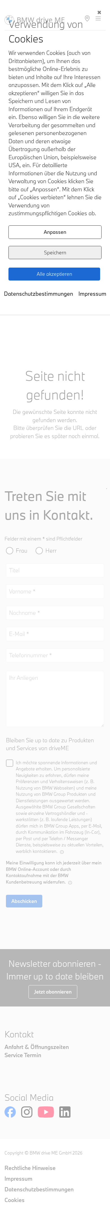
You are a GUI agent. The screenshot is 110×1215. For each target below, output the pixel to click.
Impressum (92, 293)
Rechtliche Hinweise (30, 1167)
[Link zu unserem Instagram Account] (26, 1112)
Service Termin (23, 1055)
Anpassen (55, 232)
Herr (51, 550)
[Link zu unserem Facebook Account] (10, 1112)
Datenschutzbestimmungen (38, 293)
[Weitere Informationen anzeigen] (62, 852)
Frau (21, 550)
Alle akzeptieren (54, 274)
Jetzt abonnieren (53, 991)
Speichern (55, 252)
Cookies (15, 1199)
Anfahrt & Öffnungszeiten (37, 1046)
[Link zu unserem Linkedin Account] (65, 1112)
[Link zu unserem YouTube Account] (46, 1112)
